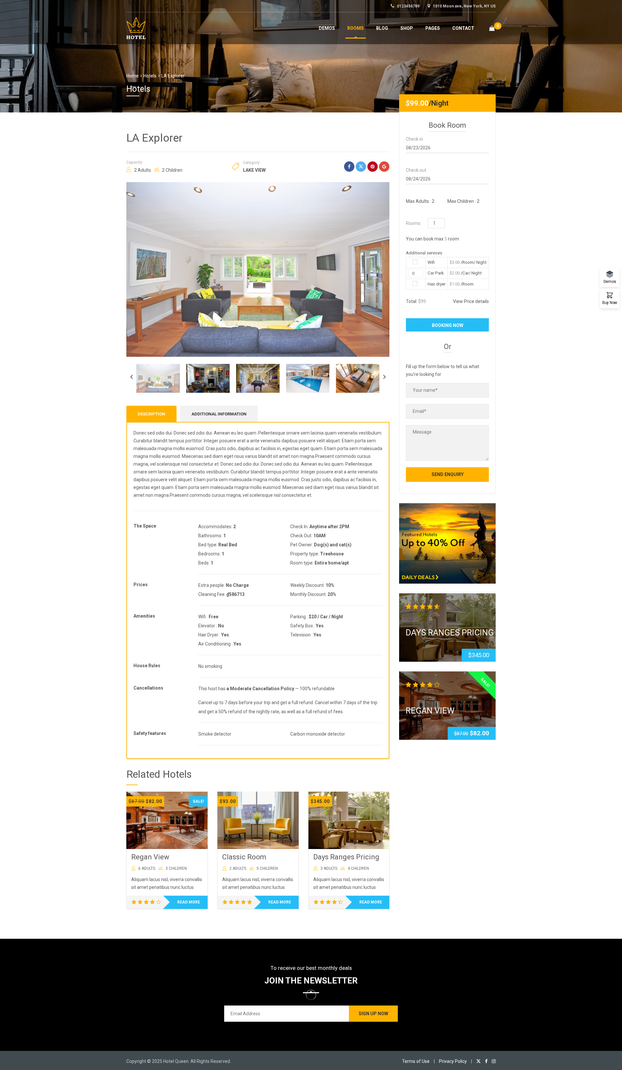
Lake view (254, 170)
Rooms (355, 28)
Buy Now (609, 302)
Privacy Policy (453, 1061)
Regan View (150, 857)
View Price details (471, 301)
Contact (463, 28)
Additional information (219, 414)
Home (132, 75)
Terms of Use (416, 1061)
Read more (188, 902)
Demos (327, 28)
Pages (432, 28)
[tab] (151, 414)
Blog (382, 28)
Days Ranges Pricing (346, 857)
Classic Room (244, 857)
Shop (406, 28)
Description (151, 414)
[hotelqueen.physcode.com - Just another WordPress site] (136, 27)
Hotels (150, 75)
